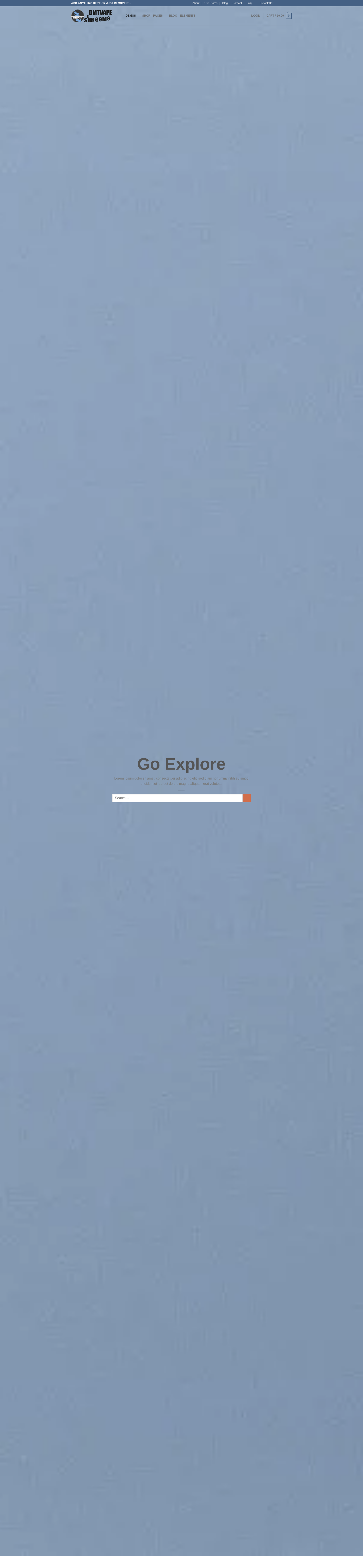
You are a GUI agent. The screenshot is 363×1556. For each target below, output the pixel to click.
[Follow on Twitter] (285, 3)
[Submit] (247, 798)
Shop (146, 15)
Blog (225, 3)
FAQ (249, 3)
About (196, 3)
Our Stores (211, 3)
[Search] (121, 16)
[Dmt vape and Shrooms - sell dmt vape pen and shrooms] (92, 15)
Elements (188, 15)
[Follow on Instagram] (281, 3)
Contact (237, 3)
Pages (158, 15)
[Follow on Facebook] (277, 3)
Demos (131, 15)
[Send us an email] (289, 3)
